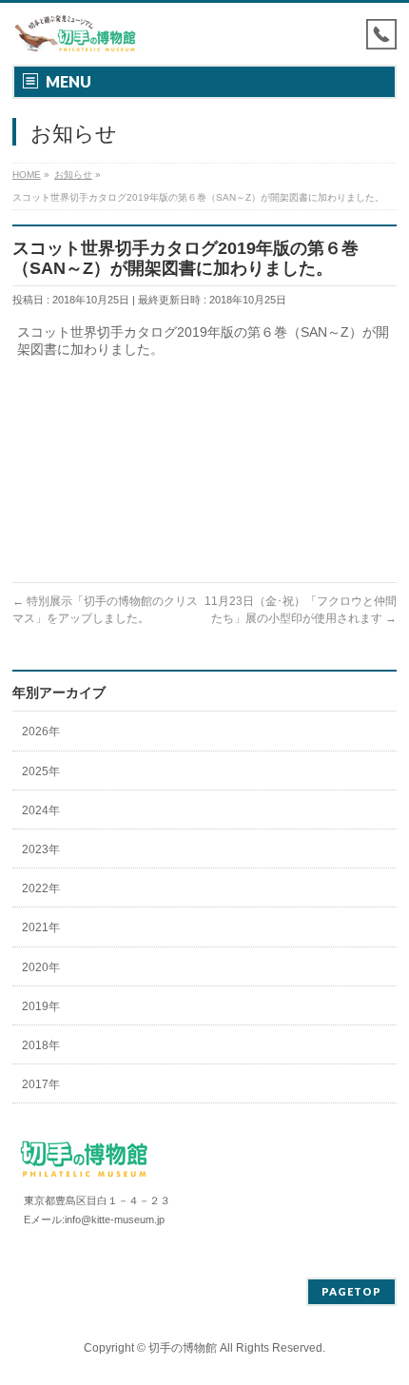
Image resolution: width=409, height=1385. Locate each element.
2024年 (41, 810)
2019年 (41, 1006)
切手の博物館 (182, 1348)
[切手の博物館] (75, 34)
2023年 (41, 849)
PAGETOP (351, 1291)
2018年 (41, 1045)
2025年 (41, 771)
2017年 (41, 1084)
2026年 (41, 731)
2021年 (41, 927)
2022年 (41, 888)
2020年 (41, 967)
